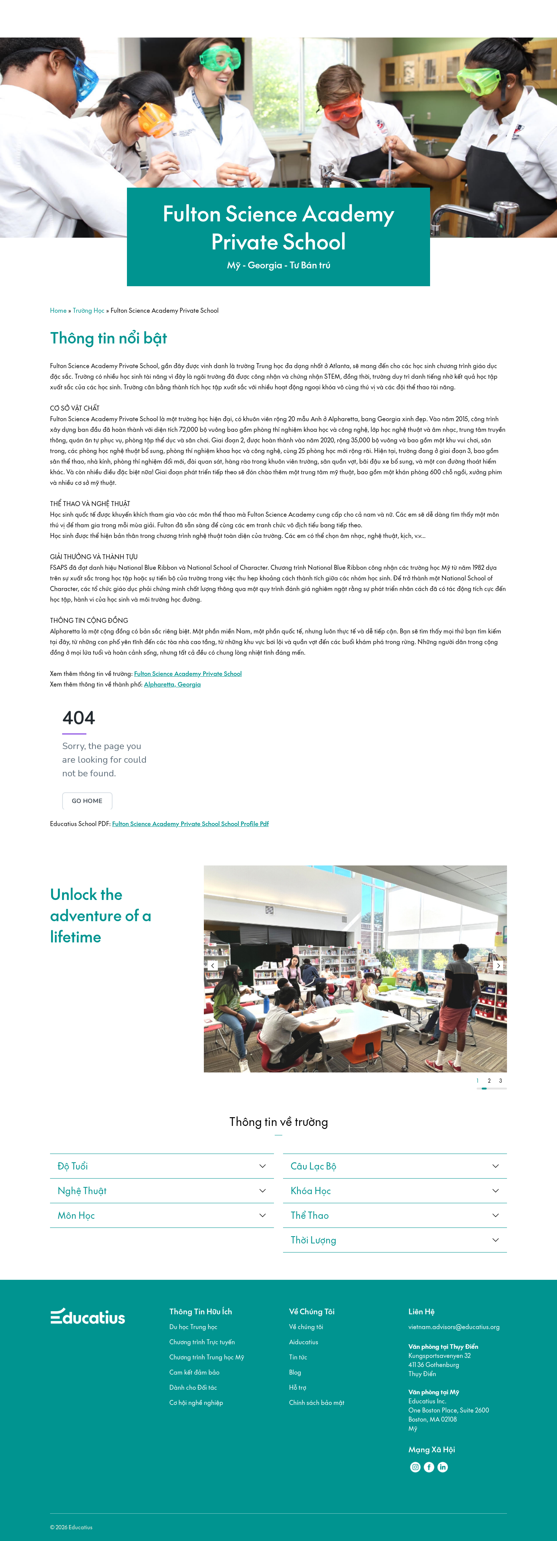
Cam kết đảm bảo (194, 1372)
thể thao (310, 1215)
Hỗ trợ (297, 1387)
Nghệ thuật (82, 1191)
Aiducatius (303, 1342)
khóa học (311, 1191)
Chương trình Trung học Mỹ (206, 1357)
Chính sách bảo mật (316, 1402)
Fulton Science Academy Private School (188, 674)
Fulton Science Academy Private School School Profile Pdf (190, 824)
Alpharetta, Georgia (172, 684)
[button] (498, 965)
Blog (295, 1372)
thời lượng (313, 1240)
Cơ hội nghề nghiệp (196, 1402)
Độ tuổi (73, 1166)
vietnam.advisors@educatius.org (454, 1326)
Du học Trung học (193, 1326)
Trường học (89, 310)
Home (58, 310)
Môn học (76, 1215)
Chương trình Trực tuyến (202, 1342)
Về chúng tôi (306, 1326)
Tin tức (298, 1357)
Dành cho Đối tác (193, 1387)
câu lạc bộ (313, 1166)
